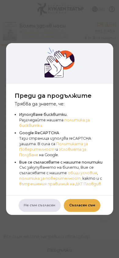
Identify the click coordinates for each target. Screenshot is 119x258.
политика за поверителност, (50, 178)
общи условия (82, 173)
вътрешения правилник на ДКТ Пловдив (60, 184)
